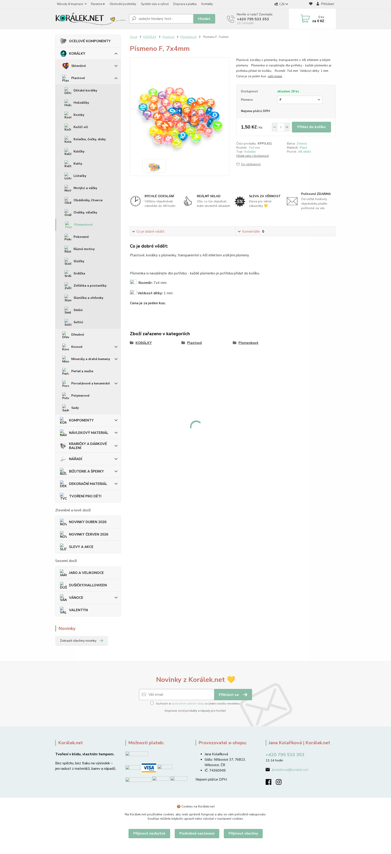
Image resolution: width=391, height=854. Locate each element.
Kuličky (79, 151)
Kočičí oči (81, 127)
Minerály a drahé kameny (90, 359)
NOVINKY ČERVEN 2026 (88, 534)
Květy (78, 163)
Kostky (79, 115)
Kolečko (250, 152)
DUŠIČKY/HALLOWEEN (88, 585)
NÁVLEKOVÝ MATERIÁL (88, 433)
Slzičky (79, 261)
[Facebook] (271, 783)
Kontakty (207, 4)
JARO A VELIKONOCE (86, 573)
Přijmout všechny (243, 833)
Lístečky (80, 176)
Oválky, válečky (85, 212)
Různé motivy (84, 249)
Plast (303, 148)
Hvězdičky (81, 103)
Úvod (133, 37)
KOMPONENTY (81, 420)
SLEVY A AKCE (81, 547)
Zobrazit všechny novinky (78, 641)
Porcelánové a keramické (90, 383)
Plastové (78, 78)
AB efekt (304, 152)
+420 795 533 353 (253, 19)
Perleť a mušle (82, 371)
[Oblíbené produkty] (310, 4)
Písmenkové (83, 224)
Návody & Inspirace (70, 4)
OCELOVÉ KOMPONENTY (90, 41)
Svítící (78, 322)
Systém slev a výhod (155, 4)
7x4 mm (254, 148)
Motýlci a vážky (85, 188)
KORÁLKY (77, 53)
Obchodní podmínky (123, 4)
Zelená (302, 144)
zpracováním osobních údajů (188, 703)
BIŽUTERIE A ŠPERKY (86, 471)
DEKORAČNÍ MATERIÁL (88, 484)
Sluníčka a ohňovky (88, 298)
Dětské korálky (85, 90)
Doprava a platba (185, 4)
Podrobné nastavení (197, 833)
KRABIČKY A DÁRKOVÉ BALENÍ (88, 446)
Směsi (78, 310)
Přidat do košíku (311, 126)
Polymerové (80, 395)
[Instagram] (281, 783)
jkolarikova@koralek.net (290, 769)
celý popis (275, 76)
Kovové (76, 347)
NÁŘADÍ (75, 459)
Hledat (204, 18)
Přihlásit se (229, 694)
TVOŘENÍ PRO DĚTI (85, 496)
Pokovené (81, 237)
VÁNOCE (76, 597)
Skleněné (78, 66)
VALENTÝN (78, 610)
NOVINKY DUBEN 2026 (87, 522)
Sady (75, 408)
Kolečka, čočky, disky (90, 139)
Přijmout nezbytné (149, 833)
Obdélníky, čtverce (88, 200)
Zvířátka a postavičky (90, 285)
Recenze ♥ (98, 4)
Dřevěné (77, 334)
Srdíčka (79, 273)
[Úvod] (90, 18)
